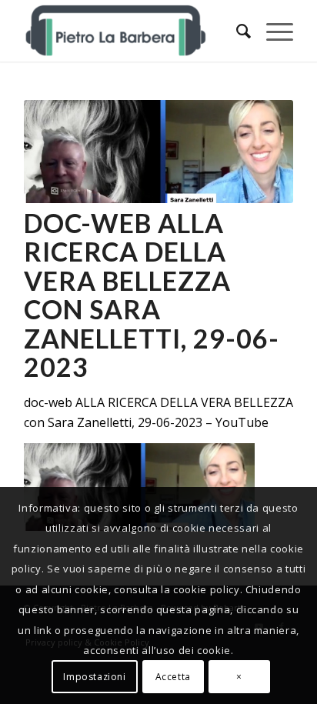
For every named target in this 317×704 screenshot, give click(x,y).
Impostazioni (94, 676)
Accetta (173, 676)
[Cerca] (236, 31)
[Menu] (272, 31)
